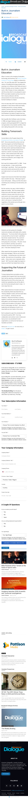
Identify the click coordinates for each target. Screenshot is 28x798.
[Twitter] (17, 357)
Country (3, 484)
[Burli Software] (2, 17)
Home (2, 6)
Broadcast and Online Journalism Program (12, 140)
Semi (5, 517)
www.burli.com (11, 326)
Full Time (3, 653)
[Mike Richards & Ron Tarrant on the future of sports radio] (14, 557)
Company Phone (5, 468)
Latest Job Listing (6, 633)
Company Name (6, 452)
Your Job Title (5, 432)
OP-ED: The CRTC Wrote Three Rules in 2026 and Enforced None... (13, 693)
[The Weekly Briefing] (14, 718)
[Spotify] (17, 785)
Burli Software (7, 17)
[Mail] (14, 357)
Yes (5, 512)
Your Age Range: (5, 531)
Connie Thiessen (5, 569)
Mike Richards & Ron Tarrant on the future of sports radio (13, 566)
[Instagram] (10, 785)
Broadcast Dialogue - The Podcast (8, 563)
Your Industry (5, 421)
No (5, 514)
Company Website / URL (7, 460)
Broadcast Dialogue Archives (11, 6)
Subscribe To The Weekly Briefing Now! (14, 543)
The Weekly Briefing (8, 728)
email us (3, 328)
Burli (7, 333)
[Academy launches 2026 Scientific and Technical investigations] (14, 583)
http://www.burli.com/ (16, 343)
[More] (25, 61)
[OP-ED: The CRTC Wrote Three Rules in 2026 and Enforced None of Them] (14, 681)
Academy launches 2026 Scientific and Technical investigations (13, 592)
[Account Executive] (14, 645)
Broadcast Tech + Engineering (7, 588)
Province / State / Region (7, 476)
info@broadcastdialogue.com (17, 790)
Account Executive (7, 656)
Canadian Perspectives (7, 669)
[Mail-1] (21, 785)
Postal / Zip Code (5, 492)
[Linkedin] (12, 357)
